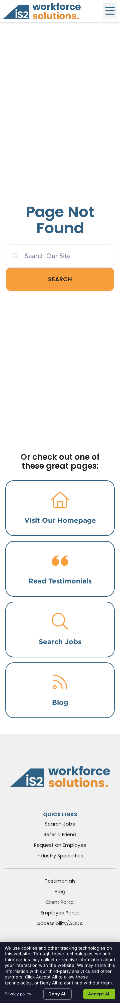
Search (60, 279)
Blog (60, 702)
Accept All (99, 994)
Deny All (57, 994)
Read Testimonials (60, 581)
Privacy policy (18, 993)
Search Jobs (60, 641)
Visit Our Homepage (60, 520)
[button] (110, 11)
